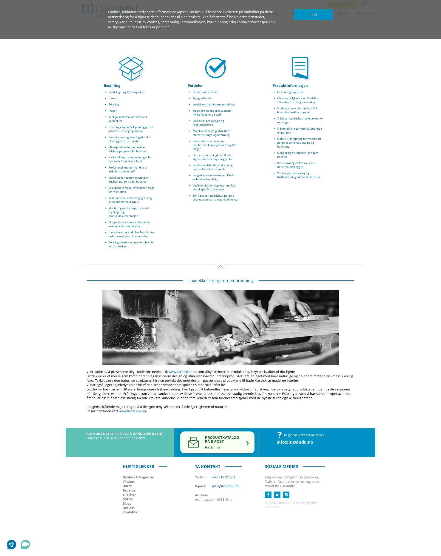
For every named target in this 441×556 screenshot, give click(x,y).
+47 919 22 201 (223, 477)
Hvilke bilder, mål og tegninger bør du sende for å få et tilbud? (130, 159)
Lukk (313, 14)
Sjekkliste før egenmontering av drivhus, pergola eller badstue (128, 179)
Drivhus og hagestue (290, 92)
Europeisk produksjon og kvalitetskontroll (208, 123)
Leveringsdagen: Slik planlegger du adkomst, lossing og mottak (130, 129)
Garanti (113, 98)
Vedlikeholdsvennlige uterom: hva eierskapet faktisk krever (214, 187)
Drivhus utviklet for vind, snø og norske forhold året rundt (213, 167)
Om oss (129, 508)
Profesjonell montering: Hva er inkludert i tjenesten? (127, 169)
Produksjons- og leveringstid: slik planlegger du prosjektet (129, 139)
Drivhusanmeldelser (206, 92)
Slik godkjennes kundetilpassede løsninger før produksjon (129, 224)
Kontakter (131, 512)
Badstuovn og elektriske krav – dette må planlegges (296, 165)
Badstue (129, 490)
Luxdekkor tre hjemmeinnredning (214, 104)
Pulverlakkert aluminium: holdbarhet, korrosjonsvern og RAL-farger (215, 145)
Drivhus (138, 477)
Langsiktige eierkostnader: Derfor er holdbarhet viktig (214, 177)
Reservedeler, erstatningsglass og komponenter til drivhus (130, 200)
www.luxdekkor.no (183, 372)
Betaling (113, 104)
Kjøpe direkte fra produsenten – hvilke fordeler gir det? (213, 112)
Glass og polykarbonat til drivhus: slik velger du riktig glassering (298, 100)
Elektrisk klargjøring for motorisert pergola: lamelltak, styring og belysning (299, 142)
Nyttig (128, 499)
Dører (127, 486)
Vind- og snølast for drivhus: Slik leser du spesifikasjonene (297, 110)
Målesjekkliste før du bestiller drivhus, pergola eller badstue (127, 149)
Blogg (127, 503)
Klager (112, 111)
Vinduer (129, 481)
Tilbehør (129, 494)
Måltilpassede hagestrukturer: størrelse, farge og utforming (212, 133)
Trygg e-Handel (202, 98)
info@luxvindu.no (295, 442)
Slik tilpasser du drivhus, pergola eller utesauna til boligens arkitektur (216, 197)
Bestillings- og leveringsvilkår (127, 92)
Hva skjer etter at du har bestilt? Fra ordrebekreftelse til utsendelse (131, 234)
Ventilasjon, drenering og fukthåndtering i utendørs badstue (299, 175)
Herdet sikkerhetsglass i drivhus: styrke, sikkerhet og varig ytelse (213, 157)
